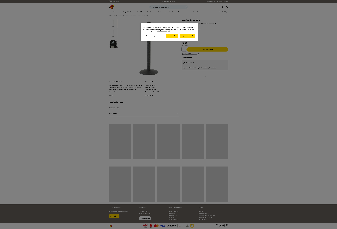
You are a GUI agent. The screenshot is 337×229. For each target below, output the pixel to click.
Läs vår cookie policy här (163, 31)
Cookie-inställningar (150, 36)
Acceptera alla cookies (187, 36)
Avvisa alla (172, 36)
